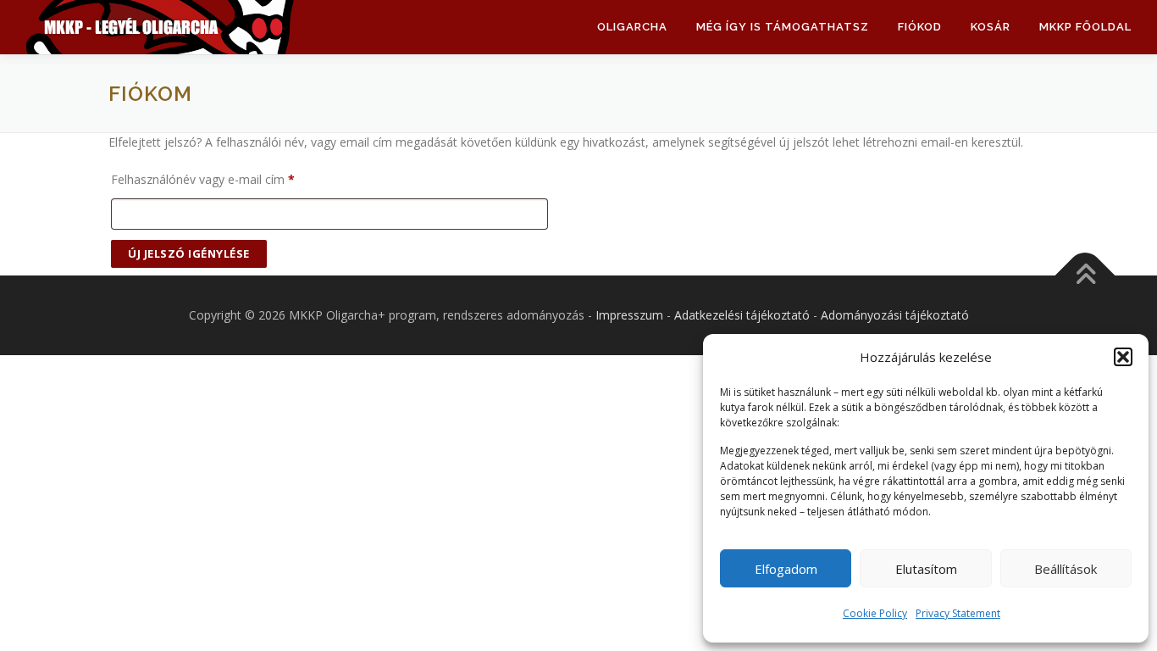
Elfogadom (786, 568)
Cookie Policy (875, 613)
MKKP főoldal (1085, 26)
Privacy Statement (958, 613)
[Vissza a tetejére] (1085, 276)
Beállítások (1065, 568)
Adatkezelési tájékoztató (742, 315)
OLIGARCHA (632, 26)
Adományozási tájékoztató (895, 315)
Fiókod (920, 26)
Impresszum (629, 315)
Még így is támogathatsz (782, 26)
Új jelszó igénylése (189, 253)
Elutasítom (926, 568)
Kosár (990, 26)
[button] (1123, 356)
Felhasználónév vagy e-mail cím (226, 178)
